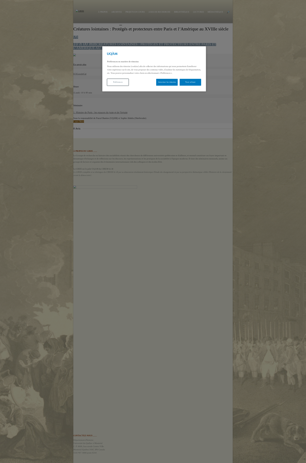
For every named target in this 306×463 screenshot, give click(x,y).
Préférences (118, 82)
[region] (154, 68)
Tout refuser (190, 82)
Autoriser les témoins (167, 82)
